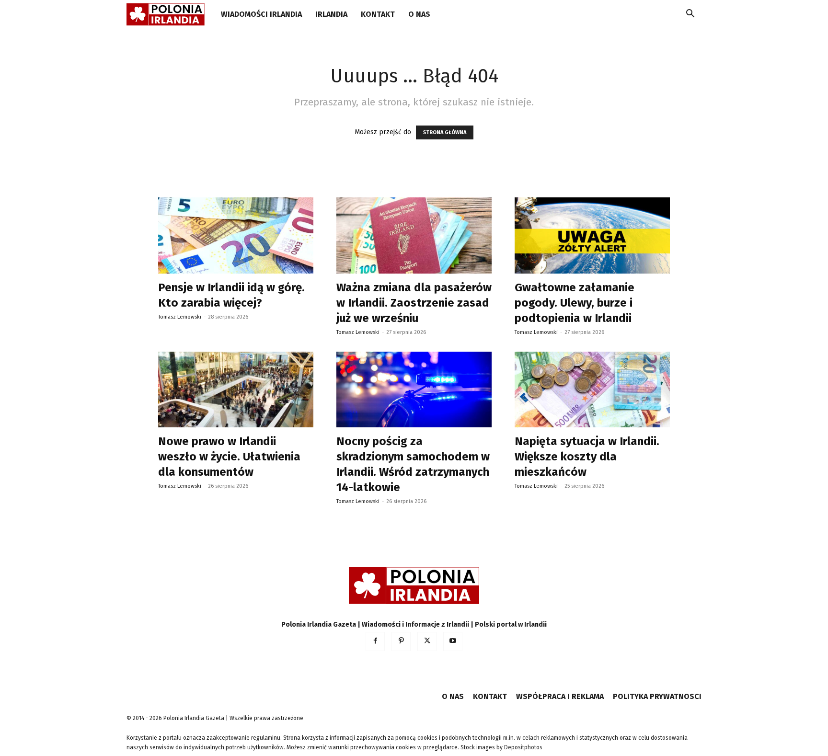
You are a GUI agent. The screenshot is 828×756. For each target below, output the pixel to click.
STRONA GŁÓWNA (444, 132)
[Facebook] (375, 641)
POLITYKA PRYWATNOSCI (657, 696)
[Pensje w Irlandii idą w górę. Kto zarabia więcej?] (235, 235)
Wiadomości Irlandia (261, 14)
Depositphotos (523, 747)
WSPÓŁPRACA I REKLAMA (560, 696)
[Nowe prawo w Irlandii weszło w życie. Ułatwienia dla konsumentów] (235, 390)
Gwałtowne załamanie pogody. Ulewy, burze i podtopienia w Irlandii (574, 303)
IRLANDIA (331, 14)
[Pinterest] (401, 641)
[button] (690, 15)
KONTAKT (378, 14)
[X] (427, 641)
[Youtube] (452, 641)
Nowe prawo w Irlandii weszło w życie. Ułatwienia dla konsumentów (229, 457)
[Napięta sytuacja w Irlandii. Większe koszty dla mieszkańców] (592, 390)
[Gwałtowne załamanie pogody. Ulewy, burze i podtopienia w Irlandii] (592, 235)
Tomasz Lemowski (179, 317)
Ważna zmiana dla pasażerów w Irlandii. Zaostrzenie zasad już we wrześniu (414, 303)
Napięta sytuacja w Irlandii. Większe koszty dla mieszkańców (587, 457)
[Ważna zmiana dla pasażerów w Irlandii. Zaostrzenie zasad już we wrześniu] (414, 235)
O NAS (419, 14)
